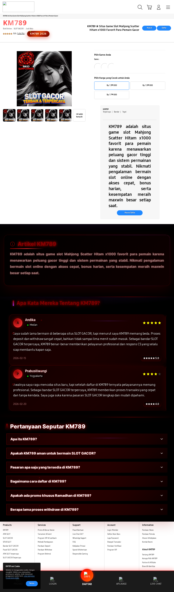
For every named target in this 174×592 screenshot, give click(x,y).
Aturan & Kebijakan (149, 538)
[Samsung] (13, 7)
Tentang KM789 (148, 555)
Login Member (112, 530)
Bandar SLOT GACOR (10, 546)
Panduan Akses (148, 530)
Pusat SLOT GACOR (10, 550)
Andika (30, 320)
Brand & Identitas (148, 566)
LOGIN (52, 583)
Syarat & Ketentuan (80, 550)
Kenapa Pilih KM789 (149, 559)
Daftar (164, 28)
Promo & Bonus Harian (46, 530)
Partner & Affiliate (149, 563)
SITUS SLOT (7, 542)
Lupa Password (112, 538)
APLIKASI (121, 583)
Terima (31, 583)
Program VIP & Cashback (47, 538)
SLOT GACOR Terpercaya (12, 558)
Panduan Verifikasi (114, 546)
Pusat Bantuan (78, 530)
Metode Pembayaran (45, 542)
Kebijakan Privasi (79, 546)
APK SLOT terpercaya (11, 554)
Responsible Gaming (80, 554)
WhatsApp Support (79, 538)
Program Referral (44, 554)
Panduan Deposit (44, 546)
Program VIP (112, 550)
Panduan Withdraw (45, 550)
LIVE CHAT (155, 583)
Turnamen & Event (45, 534)
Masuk (149, 28)
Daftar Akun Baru (113, 534)
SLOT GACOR (8, 538)
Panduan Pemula (148, 534)
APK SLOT (6, 534)
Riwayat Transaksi (114, 542)
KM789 (15, 22)
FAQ (74, 542)
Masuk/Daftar (130, 213)
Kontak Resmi (147, 542)
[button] (149, 7)
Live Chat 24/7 (78, 534)
